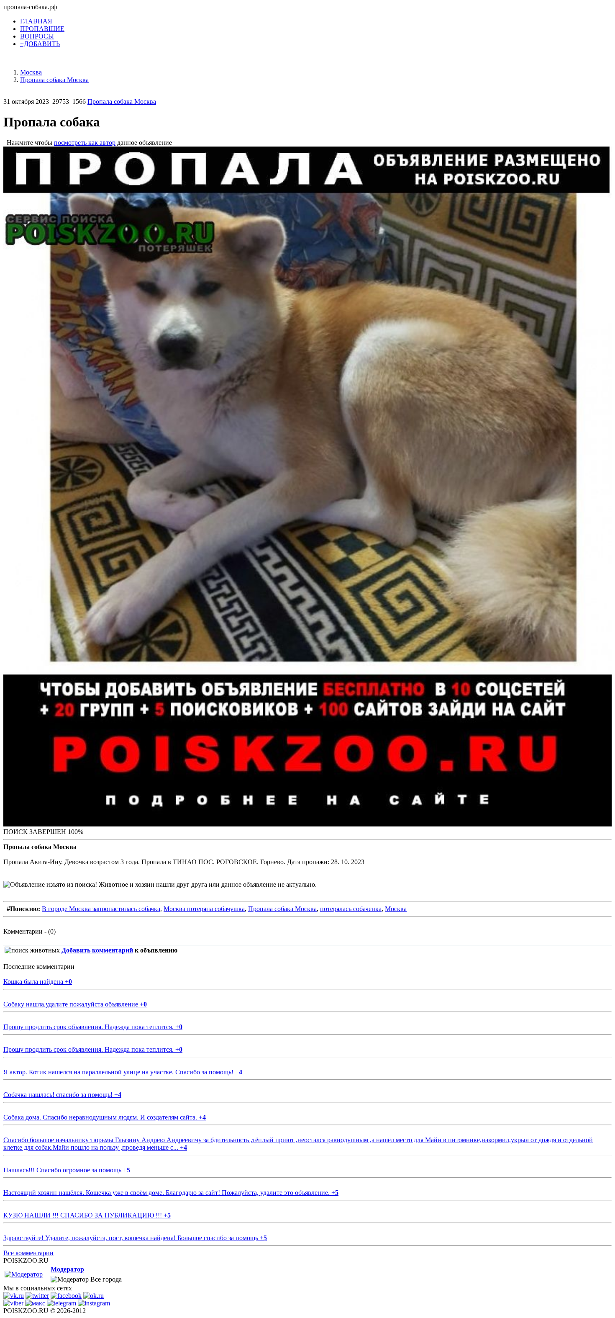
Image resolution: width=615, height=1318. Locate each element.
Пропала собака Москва (121, 101)
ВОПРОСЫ (37, 36)
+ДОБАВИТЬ (40, 43)
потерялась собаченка (351, 908)
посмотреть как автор (84, 142)
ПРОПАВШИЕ (42, 28)
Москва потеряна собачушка (204, 908)
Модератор (67, 1269)
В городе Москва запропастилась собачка (101, 908)
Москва (396, 908)
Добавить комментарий (97, 950)
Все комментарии (28, 1252)
